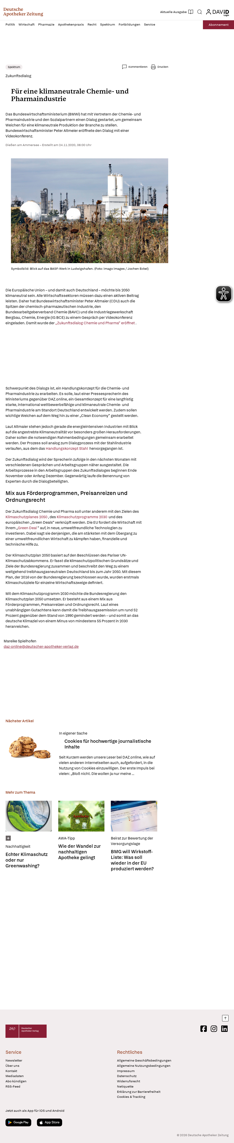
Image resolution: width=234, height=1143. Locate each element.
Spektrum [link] (14, 67)
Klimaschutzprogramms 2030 (83, 517)
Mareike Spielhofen (20, 641)
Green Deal (27, 528)
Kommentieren (137, 67)
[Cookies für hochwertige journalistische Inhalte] (29, 754)
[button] (23, 11)
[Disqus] (86, 939)
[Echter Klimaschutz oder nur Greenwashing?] (28, 816)
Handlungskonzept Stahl (67, 448)
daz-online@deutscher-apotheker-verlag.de (41, 646)
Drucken (162, 67)
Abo (219, 25)
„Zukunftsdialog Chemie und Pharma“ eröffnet (95, 323)
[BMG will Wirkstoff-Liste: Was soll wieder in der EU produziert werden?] (134, 816)
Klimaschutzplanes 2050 (26, 517)
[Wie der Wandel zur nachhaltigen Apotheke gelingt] (81, 816)
